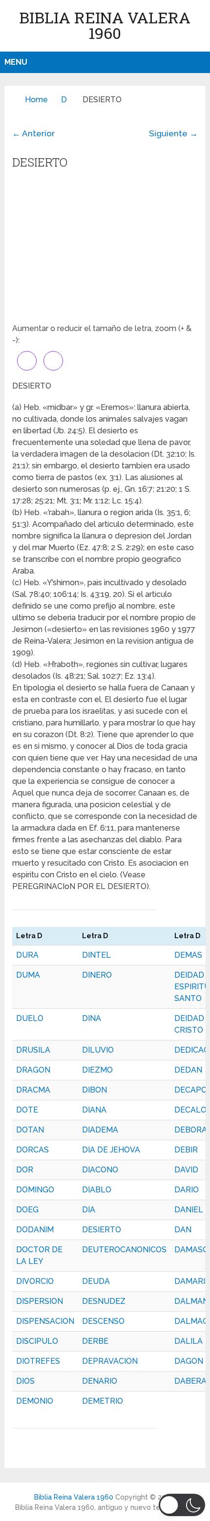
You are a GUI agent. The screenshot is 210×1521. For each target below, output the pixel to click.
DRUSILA (33, 1050)
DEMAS (188, 955)
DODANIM (35, 1229)
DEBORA (190, 1129)
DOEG (27, 1209)
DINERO (97, 975)
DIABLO (96, 1189)
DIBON (94, 1089)
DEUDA (96, 1281)
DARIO (186, 1189)
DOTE (27, 1109)
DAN (182, 1229)
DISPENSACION (45, 1321)
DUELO (29, 1018)
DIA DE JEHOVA (111, 1149)
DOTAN (30, 1129)
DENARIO (99, 1381)
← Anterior (33, 133)
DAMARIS (192, 1281)
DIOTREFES (38, 1361)
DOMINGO (35, 1189)
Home (36, 99)
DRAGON (33, 1070)
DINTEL (96, 955)
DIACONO (100, 1169)
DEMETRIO (102, 1401)
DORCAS (32, 1149)
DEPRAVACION (110, 1361)
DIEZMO (97, 1070)
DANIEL (188, 1209)
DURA (27, 955)
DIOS (25, 1381)
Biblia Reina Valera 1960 (104, 25)
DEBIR (186, 1149)
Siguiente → (173, 133)
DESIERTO (101, 1229)
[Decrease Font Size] (53, 361)
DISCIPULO (37, 1341)
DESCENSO (103, 1321)
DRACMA (33, 1089)
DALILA (188, 1341)
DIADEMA (100, 1129)
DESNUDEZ (104, 1301)
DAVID (186, 1169)
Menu (15, 62)
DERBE (95, 1341)
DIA (88, 1209)
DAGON (188, 1361)
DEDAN (188, 1070)
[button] (182, 1505)
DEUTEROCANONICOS (124, 1249)
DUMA (28, 975)
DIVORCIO (35, 1281)
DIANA (94, 1109)
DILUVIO (98, 1050)
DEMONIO (34, 1401)
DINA (91, 1018)
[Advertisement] (105, 250)
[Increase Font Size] (27, 361)
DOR (24, 1169)
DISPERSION (39, 1301)
